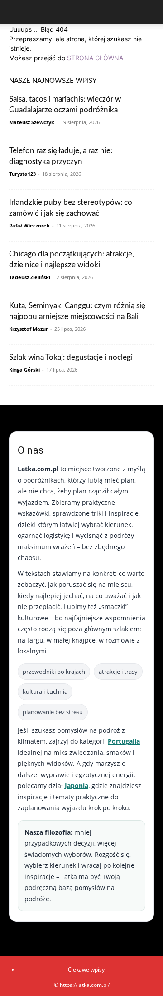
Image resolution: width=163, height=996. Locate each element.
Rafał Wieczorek (29, 225)
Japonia (76, 785)
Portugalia (124, 741)
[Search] (150, 12)
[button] (15, 12)
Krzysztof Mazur (28, 328)
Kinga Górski (24, 369)
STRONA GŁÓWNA (95, 58)
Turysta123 (22, 173)
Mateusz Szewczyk (31, 122)
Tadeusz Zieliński (29, 277)
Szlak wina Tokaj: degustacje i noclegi (71, 357)
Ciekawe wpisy (86, 969)
